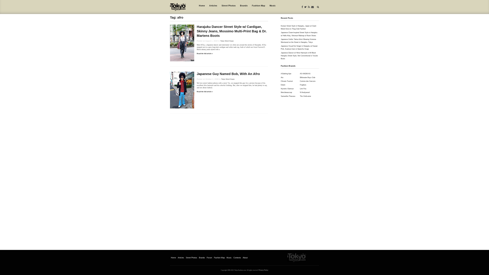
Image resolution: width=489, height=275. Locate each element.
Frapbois (303, 85)
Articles (213, 6)
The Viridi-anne (305, 96)
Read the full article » (205, 53)
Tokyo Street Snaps (227, 41)
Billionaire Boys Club (307, 77)
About (245, 258)
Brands (244, 6)
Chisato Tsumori (287, 81)
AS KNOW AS (305, 74)
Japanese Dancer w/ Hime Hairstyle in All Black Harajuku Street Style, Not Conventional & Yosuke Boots (299, 56)
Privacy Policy (263, 270)
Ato (282, 77)
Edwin (283, 85)
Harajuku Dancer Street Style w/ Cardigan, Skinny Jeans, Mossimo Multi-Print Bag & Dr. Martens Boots (232, 31)
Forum (209, 258)
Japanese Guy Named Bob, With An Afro (228, 74)
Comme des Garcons (308, 81)
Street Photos (229, 6)
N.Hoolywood (305, 92)
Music (273, 6)
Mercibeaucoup (286, 92)
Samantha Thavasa (288, 96)
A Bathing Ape (286, 74)
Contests (237, 258)
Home (202, 6)
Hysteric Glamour (287, 89)
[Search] (318, 7)
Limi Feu (303, 89)
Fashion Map (258, 6)
